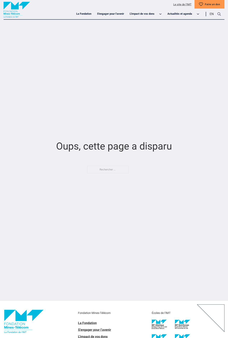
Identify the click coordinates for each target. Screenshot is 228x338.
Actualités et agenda (179, 13)
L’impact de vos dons (142, 13)
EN (212, 14)
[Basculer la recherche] (219, 14)
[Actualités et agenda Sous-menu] (199, 14)
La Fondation (83, 13)
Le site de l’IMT (182, 4)
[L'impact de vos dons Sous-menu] (162, 14)
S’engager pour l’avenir (110, 13)
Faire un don (212, 4)
